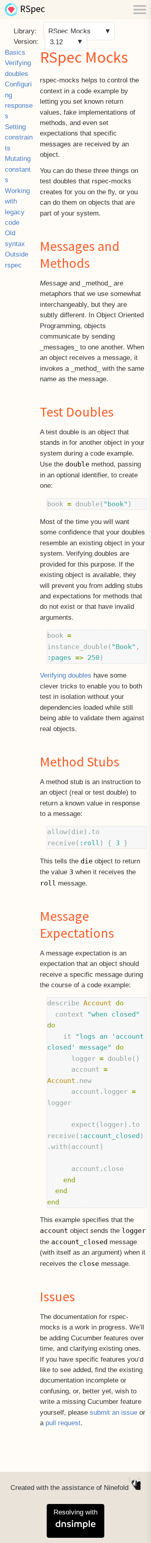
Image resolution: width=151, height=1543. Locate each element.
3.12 (56, 41)
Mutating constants (18, 169)
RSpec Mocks (69, 31)
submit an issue (113, 1412)
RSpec (32, 9)
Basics (15, 52)
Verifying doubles (65, 675)
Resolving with (75, 1512)
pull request (63, 1423)
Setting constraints (19, 137)
